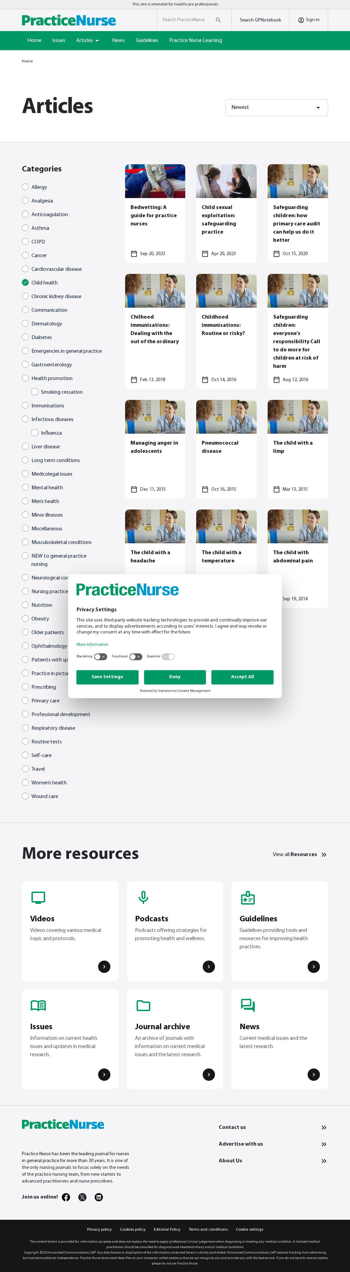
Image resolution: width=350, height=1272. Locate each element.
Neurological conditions (57, 578)
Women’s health (49, 783)
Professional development (61, 714)
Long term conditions (55, 460)
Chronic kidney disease (56, 296)
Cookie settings (249, 1230)
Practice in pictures (52, 673)
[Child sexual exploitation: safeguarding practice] (226, 213)
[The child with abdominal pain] (298, 558)
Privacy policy (99, 1230)
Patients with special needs (61, 660)
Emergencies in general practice (66, 351)
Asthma (40, 228)
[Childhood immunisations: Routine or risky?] (226, 331)
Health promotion (51, 378)
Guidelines (147, 40)
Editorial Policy (167, 1230)
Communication (49, 310)
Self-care (41, 755)
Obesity (40, 619)
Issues (58, 40)
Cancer (39, 255)
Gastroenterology (51, 365)
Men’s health (45, 501)
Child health (44, 283)
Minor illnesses (47, 515)
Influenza (51, 433)
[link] (66, 1197)
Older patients (47, 632)
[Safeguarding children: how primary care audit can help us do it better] (298, 213)
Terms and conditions (208, 1230)
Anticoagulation (49, 215)
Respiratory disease (53, 728)
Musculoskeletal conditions (61, 542)
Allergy (39, 187)
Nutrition (41, 605)
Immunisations (47, 406)
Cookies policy (133, 1230)
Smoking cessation (62, 392)
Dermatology (46, 324)
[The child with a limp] (298, 449)
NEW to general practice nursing (58, 560)
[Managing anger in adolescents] (155, 449)
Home (34, 40)
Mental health (47, 488)
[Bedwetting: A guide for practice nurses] (155, 213)
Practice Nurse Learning (195, 40)
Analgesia (42, 201)
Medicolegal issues (51, 474)
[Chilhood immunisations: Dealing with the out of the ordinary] (155, 331)
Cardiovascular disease (56, 269)
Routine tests (46, 742)
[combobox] (277, 107)
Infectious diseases (52, 419)
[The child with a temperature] (226, 558)
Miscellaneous (46, 529)
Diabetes (41, 337)
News (118, 40)
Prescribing (43, 687)
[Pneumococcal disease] (226, 449)
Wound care (44, 796)
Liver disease (45, 447)
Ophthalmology (49, 646)
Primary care (45, 701)
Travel (38, 769)
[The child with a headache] (155, 558)
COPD (38, 242)
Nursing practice (49, 592)
